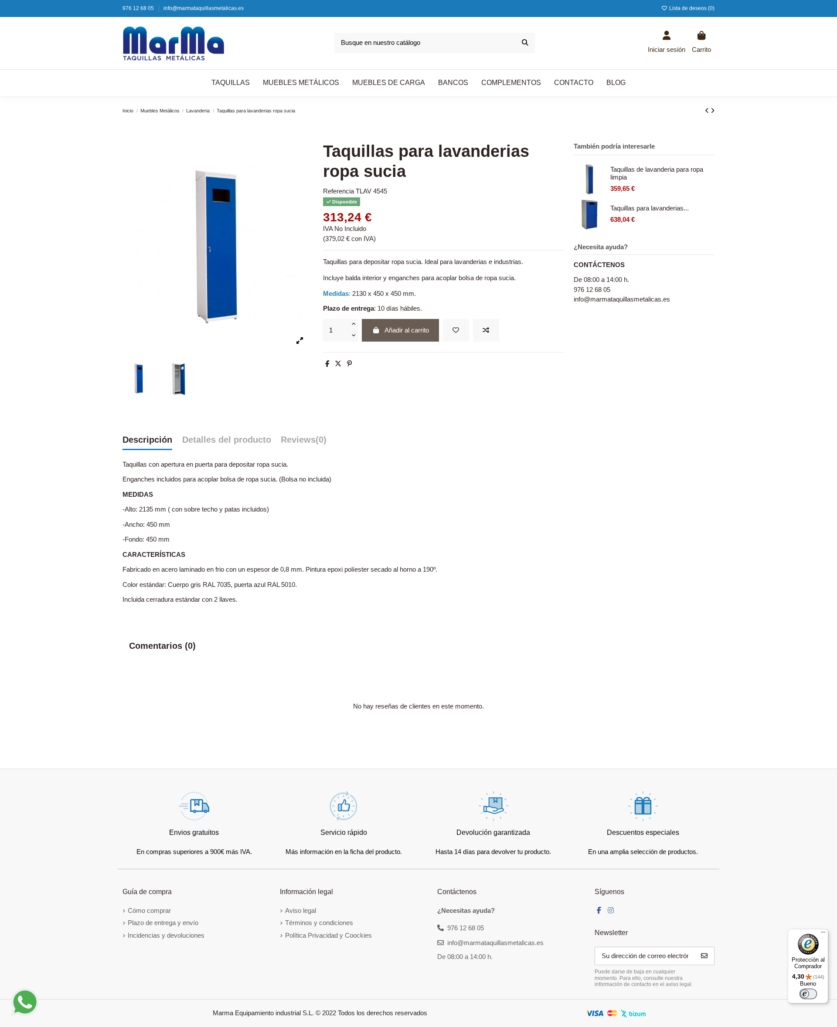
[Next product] (713, 110)
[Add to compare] (486, 330)
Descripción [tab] (147, 439)
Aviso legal (300, 910)
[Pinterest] (349, 363)
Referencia (338, 191)
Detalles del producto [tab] (226, 439)
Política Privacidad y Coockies (328, 935)
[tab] (304, 442)
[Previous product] (708, 110)
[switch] (808, 994)
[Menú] (823, 934)
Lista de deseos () (691, 8)
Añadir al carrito (406, 330)
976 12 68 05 (138, 8)
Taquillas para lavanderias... (649, 208)
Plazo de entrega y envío (163, 922)
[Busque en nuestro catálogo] (525, 43)
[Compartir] (327, 363)
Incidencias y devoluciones (166, 935)
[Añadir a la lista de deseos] (456, 330)
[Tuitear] (338, 363)
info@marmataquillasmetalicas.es (203, 8)
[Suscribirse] (704, 956)
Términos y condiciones (319, 922)
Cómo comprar (149, 910)
